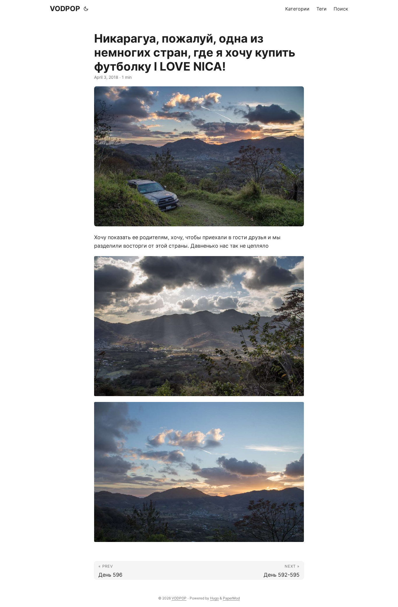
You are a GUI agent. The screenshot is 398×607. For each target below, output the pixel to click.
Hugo (214, 598)
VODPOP (65, 8)
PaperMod (231, 598)
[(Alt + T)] (85, 9)
